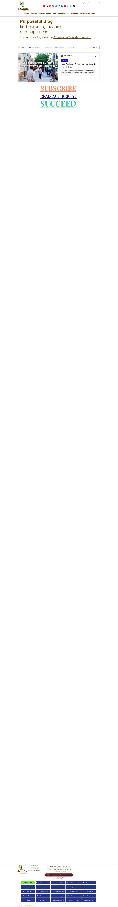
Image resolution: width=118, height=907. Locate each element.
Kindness (64, 60)
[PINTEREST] (65, 6)
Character (48, 47)
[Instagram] (53, 6)
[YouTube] (44, 6)
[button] (100, 3)
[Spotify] (71, 6)
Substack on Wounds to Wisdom (72, 37)
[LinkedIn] (59, 6)
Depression (59, 47)
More (70, 47)
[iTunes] (68, 6)
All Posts (21, 47)
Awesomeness (34, 47)
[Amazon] (47, 6)
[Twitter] (56, 6)
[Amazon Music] (74, 6)
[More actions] (96, 56)
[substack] (50, 6)
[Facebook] (62, 6)
